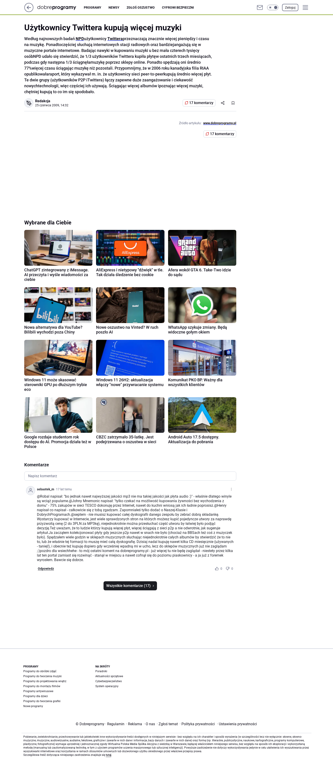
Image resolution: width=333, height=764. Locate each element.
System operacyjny (106, 686)
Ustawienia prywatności (237, 724)
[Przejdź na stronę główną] (29, 11)
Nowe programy (33, 706)
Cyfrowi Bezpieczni (178, 7)
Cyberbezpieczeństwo (108, 681)
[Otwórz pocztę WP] (259, 7)
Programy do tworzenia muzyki (42, 676)
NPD (80, 38)
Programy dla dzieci (35, 696)
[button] (272, 7)
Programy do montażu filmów (41, 686)
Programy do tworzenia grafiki (41, 701)
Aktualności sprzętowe (109, 676)
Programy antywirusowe (38, 691)
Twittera (115, 38)
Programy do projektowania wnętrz (44, 681)
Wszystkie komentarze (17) (128, 586)
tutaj (108, 755)
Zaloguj (290, 7)
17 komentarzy (201, 103)
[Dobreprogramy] (60, 7)
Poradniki (101, 671)
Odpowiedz (46, 568)
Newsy (114, 7)
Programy (92, 7)
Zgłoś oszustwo (141, 7)
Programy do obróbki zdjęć (39, 671)
